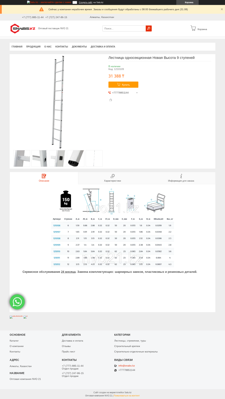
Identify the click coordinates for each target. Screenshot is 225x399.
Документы (79, 46)
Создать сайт (85, 2)
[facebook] (16, 315)
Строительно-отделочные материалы (136, 351)
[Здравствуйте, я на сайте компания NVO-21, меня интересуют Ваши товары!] (17, 302)
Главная (17, 46)
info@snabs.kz (126, 365)
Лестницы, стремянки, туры (130, 340)
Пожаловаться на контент (127, 395)
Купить (126, 84)
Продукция (33, 46)
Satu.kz (127, 392)
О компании (17, 346)
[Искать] (149, 28)
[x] (26, 315)
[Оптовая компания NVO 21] (23, 28)
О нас (48, 46)
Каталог (14, 340)
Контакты (61, 46)
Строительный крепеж (127, 346)
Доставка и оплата (103, 46)
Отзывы (66, 346)
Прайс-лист (68, 351)
